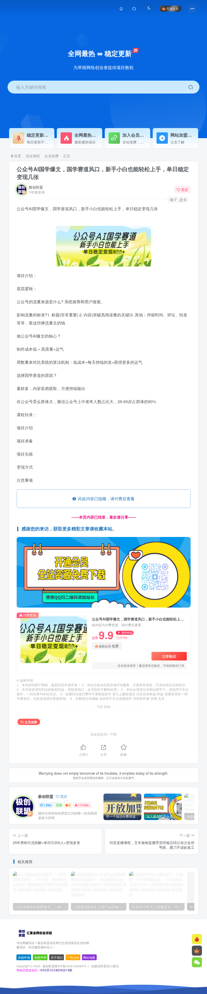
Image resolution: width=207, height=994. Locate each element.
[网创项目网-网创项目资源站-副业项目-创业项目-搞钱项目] (35, 932)
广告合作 (73, 957)
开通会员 (172, 8)
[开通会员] (197, 951)
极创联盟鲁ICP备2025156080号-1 (66, 966)
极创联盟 (36, 187)
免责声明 (40, 957)
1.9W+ (47, 805)
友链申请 (24, 957)
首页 (17, 155)
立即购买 (169, 656)
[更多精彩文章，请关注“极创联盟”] (104, 572)
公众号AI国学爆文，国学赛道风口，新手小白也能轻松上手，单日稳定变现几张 (103, 173)
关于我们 (57, 957)
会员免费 (51, 155)
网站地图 (89, 957)
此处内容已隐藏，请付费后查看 (105, 498)
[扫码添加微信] (197, 962)
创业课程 (33, 155)
